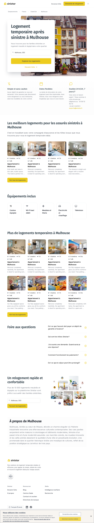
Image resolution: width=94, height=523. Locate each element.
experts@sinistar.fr (75, 108)
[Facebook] (31, 507)
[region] (47, 516)
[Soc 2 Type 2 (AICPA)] (10, 476)
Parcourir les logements (17, 406)
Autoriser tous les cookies (70, 519)
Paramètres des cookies (70, 514)
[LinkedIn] (27, 507)
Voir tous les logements (17, 180)
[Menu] (88, 4)
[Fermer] (91, 516)
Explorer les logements (31, 61)
